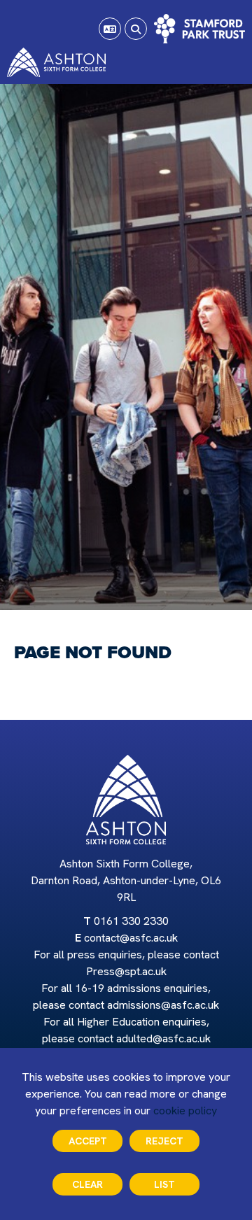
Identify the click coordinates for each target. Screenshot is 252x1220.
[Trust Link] (199, 28)
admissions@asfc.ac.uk (163, 1005)
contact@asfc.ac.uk (131, 937)
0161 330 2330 (131, 921)
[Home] (56, 62)
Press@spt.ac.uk (126, 971)
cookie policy (185, 1110)
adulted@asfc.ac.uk (163, 1038)
